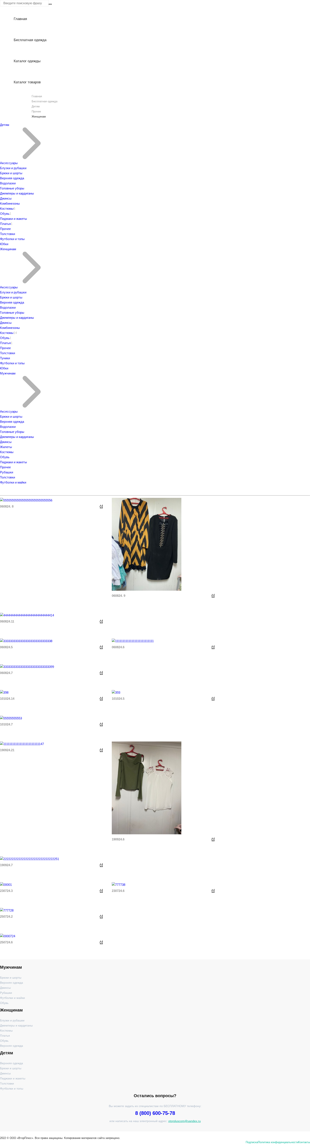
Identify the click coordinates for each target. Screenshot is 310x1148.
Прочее (36, 111)
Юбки (4, 244)
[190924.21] (22, 744)
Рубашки (6, 472)
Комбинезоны (10, 203)
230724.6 (118, 891)
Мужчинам (7, 373)
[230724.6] (118, 884)
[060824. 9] (146, 589)
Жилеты (6, 447)
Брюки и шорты (11, 173)
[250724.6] (7, 936)
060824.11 (7, 621)
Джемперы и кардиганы (17, 193)
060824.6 (118, 647)
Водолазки (8, 183)
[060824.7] (27, 667)
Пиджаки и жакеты (13, 218)
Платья (5, 224)
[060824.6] (133, 641)
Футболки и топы (12, 239)
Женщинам (8, 249)
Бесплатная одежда (30, 40)
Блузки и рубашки (13, 168)
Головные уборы (12, 188)
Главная (20, 19)
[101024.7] (11, 718)
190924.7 (6, 865)
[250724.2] (6, 910)
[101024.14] (4, 692)
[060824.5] (26, 641)
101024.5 (118, 698)
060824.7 (6, 673)
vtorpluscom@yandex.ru (184, 1121)
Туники (5, 358)
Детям (36, 106)
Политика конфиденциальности (278, 1142)
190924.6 (118, 839)
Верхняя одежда (12, 178)
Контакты (304, 1142)
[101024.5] (116, 692)
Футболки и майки (13, 482)
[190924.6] (146, 833)
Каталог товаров (27, 82)
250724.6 (6, 942)
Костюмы (6, 208)
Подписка (252, 1142)
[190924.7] (29, 859)
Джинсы (6, 198)
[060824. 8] (26, 500)
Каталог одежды (27, 61)
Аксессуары (9, 163)
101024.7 (6, 724)
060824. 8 (6, 506)
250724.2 (6, 916)
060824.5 (6, 647)
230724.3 (6, 891)
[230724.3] (6, 884)
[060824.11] (27, 615)
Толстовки (7, 234)
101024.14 (7, 698)
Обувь (4, 213)
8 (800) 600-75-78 (155, 1113)
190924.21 (7, 750)
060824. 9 (118, 595)
